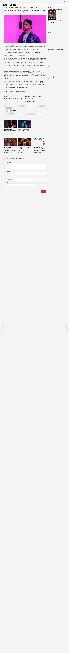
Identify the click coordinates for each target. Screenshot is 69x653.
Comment (9, 162)
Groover (64, 5)
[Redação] (9, 110)
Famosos (56, 5)
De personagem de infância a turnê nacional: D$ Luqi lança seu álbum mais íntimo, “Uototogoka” (39, 149)
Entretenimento (37, 5)
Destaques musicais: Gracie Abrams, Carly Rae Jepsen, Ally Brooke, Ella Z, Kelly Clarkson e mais (56, 64)
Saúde (60, 5)
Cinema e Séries (24, 5)
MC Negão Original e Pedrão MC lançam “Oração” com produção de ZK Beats (10, 149)
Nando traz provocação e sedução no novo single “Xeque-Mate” (24, 130)
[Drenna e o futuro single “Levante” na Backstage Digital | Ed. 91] (52, 23)
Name (8, 171)
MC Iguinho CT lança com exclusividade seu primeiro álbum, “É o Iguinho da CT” (24, 149)
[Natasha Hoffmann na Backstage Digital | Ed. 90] (52, 33)
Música (43, 5)
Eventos (51, 5)
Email (8, 176)
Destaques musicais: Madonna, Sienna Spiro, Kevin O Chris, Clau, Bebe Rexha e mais (56, 76)
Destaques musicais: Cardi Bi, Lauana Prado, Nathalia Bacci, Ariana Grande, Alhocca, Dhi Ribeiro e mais (56, 52)
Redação (20, 13)
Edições (31, 5)
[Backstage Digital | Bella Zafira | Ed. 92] (52, 10)
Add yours (23, 158)
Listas (47, 5)
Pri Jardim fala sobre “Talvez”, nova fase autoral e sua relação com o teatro (10, 130)
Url (7, 182)
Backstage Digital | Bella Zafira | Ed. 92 (55, 9)
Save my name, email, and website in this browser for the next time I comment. (24, 188)
